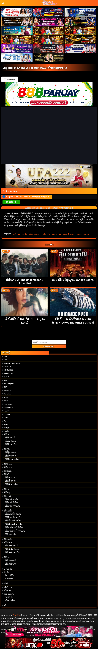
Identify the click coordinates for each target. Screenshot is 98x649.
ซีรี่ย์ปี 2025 (8, 467)
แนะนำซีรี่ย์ (9, 579)
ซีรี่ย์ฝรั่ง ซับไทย (10, 481)
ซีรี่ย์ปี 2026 (8, 471)
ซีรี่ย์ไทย (7, 557)
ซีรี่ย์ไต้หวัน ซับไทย (12, 549)
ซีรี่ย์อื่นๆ (7, 492)
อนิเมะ (6, 605)
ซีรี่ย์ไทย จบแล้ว (10, 560)
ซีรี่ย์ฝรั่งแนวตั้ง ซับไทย (13, 521)
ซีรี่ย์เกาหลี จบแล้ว (11, 499)
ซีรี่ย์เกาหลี (7, 496)
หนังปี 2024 (8, 587)
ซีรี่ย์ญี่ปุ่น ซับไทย (11, 456)
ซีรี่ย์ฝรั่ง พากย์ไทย (11, 484)
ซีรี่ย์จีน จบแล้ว (10, 437)
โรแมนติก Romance (83, 234)
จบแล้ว (6, 431)
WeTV (6, 424)
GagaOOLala (8, 373)
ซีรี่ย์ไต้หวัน (8, 543)
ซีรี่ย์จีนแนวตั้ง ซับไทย (13, 514)
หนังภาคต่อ (46, 234)
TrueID (6, 411)
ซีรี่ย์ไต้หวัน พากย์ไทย (12, 552)
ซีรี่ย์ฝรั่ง (6, 474)
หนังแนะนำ (8, 590)
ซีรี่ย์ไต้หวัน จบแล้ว (11, 546)
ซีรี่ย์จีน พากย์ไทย (11, 444)
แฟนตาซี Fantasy (68, 234)
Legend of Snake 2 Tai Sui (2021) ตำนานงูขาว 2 (34, 67)
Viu (5, 421)
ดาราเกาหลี (8, 569)
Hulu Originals (9, 383)
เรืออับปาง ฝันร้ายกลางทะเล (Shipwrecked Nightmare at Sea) (73, 320)
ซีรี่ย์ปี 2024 (8, 464)
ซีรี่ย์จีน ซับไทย (10, 441)
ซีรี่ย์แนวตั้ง (8, 511)
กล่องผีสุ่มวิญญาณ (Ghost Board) (73, 279)
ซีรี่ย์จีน (6, 435)
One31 (6, 400)
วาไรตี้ (6, 584)
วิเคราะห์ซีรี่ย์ (9, 575)
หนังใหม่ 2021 (56, 234)
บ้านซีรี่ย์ (16, 615)
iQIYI (5, 387)
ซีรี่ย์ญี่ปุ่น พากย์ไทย (12, 459)
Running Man (8, 407)
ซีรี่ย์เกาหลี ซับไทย (11, 502)
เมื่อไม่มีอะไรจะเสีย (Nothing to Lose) (25, 320)
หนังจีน (24, 234)
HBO (5, 380)
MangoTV (7, 390)
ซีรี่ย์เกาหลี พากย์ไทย (12, 506)
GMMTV (6, 377)
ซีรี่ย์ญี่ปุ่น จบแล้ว (11, 452)
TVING (6, 417)
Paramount (8, 404)
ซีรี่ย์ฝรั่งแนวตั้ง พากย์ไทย (14, 524)
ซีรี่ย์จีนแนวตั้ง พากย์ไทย (13, 517)
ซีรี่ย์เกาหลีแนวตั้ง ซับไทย (14, 527)
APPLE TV (7, 366)
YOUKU (6, 428)
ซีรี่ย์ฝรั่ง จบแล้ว (10, 477)
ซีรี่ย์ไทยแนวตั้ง (10, 534)
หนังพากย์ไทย (10, 600)
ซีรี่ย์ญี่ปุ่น (7, 449)
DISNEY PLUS (8, 370)
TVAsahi (7, 414)
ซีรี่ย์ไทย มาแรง (10, 564)
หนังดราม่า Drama (34, 234)
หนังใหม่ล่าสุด (9, 594)
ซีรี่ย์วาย (6, 489)
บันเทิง (6, 572)
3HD (5, 356)
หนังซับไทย (9, 597)
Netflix (6, 397)
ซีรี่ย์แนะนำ (8, 539)
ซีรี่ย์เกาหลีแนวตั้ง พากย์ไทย (15, 531)
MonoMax (7, 394)
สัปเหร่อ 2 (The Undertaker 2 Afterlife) (24, 281)
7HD (5, 360)
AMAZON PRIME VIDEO (12, 363)
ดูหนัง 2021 (16, 234)
